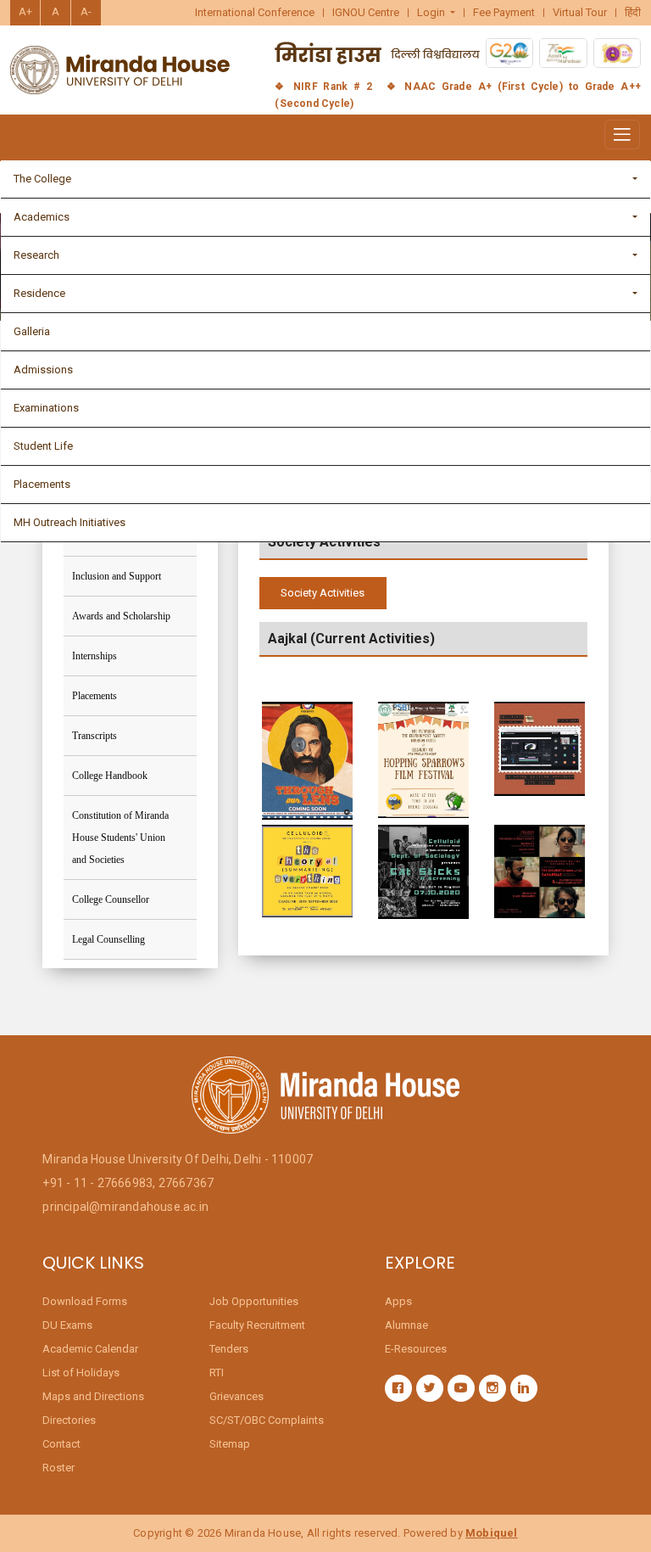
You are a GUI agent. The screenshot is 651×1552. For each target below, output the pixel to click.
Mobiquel (491, 1533)
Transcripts (94, 736)
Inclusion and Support (116, 576)
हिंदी (633, 12)
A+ (25, 11)
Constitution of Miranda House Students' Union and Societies (120, 838)
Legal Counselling (108, 939)
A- (86, 11)
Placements (94, 696)
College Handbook (109, 776)
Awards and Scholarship (121, 616)
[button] (437, 12)
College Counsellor (110, 899)
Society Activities (322, 592)
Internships (94, 656)
